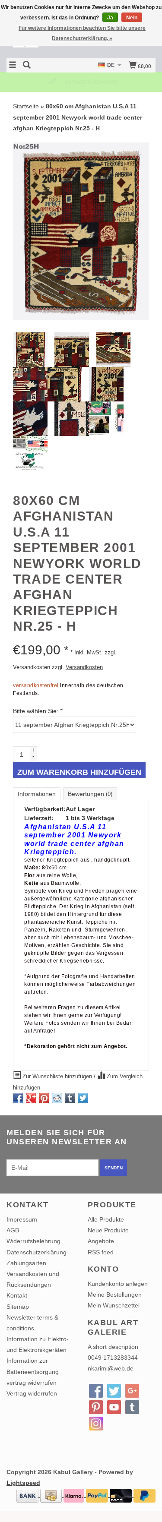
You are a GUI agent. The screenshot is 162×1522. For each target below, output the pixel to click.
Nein (131, 18)
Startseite (26, 106)
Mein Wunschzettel (114, 1305)
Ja (110, 18)
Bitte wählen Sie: (37, 710)
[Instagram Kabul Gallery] (96, 1423)
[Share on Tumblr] (70, 1098)
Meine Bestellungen (115, 1294)
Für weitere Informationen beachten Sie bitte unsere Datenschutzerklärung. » (82, 33)
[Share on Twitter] (83, 1098)
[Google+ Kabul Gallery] (132, 1391)
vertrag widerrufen (31, 1382)
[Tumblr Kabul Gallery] (132, 1407)
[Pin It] (44, 1098)
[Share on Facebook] (18, 1098)
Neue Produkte (108, 1230)
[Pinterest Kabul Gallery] (96, 1407)
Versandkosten (84, 667)
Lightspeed (23, 1482)
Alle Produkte (106, 1219)
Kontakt (16, 1295)
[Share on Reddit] (57, 1098)
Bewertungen (90, 793)
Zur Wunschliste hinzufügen (57, 1077)
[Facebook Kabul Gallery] (96, 1391)
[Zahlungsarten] (28, 1494)
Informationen (37, 793)
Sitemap (17, 1306)
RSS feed (101, 1252)
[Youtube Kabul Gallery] (114, 1407)
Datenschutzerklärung (36, 1252)
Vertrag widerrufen (31, 1393)
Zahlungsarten (26, 1263)
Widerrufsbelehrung (33, 1241)
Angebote (101, 1241)
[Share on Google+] (31, 1098)
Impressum (21, 1219)
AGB (12, 1230)
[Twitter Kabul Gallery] (114, 1391)
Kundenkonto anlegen (118, 1283)
